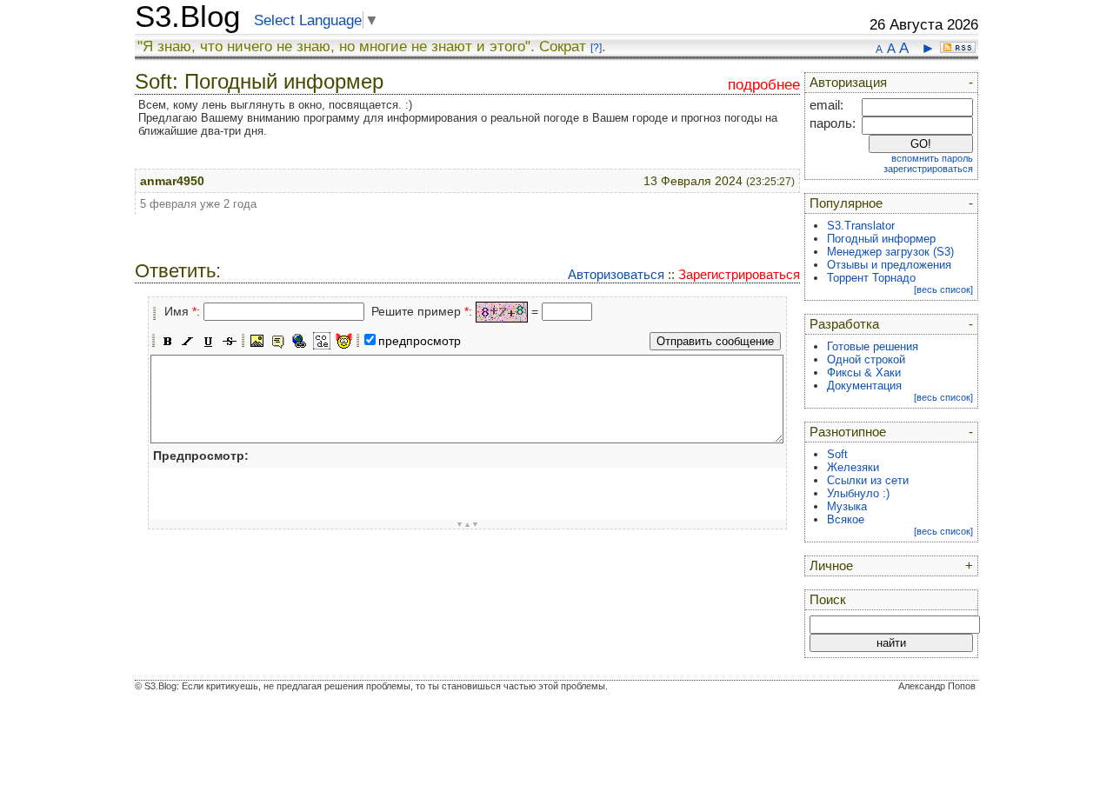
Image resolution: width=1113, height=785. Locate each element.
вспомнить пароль (932, 158)
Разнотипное (848, 432)
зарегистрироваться (928, 168)
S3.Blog (187, 16)
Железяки (853, 467)
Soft (837, 454)
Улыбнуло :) (858, 493)
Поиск (828, 600)
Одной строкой (866, 359)
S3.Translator (861, 225)
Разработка (844, 324)
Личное (831, 566)
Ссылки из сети (868, 480)
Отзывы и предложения (889, 264)
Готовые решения (872, 346)
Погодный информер (881, 238)
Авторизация (848, 83)
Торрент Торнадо (871, 277)
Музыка (847, 506)
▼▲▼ (467, 524)
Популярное (846, 203)
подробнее (764, 85)
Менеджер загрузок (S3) (890, 251)
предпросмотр (419, 341)
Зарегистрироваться (739, 274)
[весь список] (943, 289)
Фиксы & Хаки (864, 372)
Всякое (845, 519)
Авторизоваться (616, 274)
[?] (596, 48)
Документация (864, 385)
